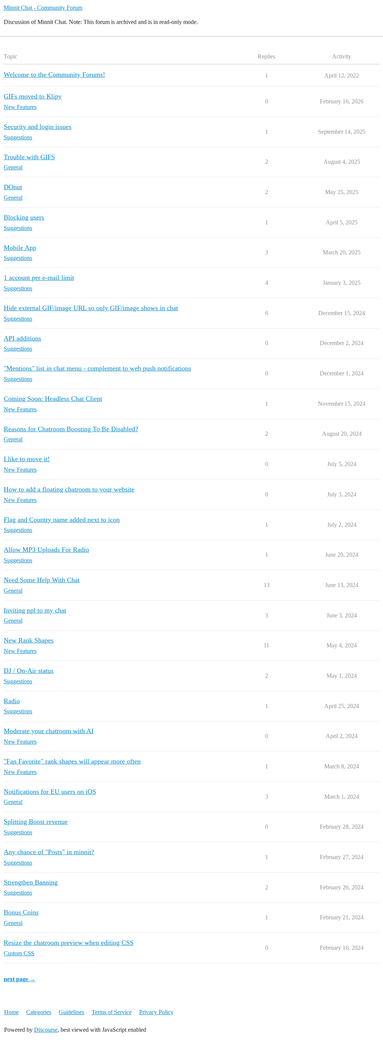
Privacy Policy (156, 1012)
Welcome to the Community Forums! (54, 74)
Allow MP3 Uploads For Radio (46, 549)
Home (11, 1012)
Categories (38, 1012)
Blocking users (24, 217)
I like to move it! (27, 459)
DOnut (13, 187)
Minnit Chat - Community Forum (43, 7)
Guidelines (71, 1012)
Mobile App (20, 247)
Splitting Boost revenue (36, 821)
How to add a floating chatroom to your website (69, 489)
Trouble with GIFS (29, 157)
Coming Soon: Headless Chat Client (53, 398)
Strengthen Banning (31, 882)
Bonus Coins (21, 912)
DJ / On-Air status (28, 670)
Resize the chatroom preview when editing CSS (69, 942)
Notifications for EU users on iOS (50, 791)
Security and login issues (37, 126)
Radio (12, 701)
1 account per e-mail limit (39, 277)
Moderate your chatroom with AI (49, 731)
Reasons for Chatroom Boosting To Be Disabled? (71, 429)
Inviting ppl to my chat (35, 610)
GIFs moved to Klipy (33, 96)
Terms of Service (112, 1012)
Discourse (46, 1030)
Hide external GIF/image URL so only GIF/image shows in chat (91, 308)
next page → (20, 979)
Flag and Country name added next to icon (62, 519)
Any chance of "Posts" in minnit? (49, 852)
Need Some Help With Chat (42, 580)
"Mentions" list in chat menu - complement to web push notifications (97, 368)
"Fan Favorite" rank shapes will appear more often (72, 761)
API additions (22, 338)
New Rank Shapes (28, 640)
